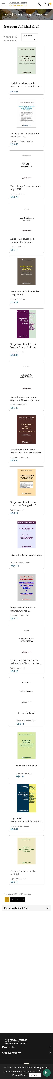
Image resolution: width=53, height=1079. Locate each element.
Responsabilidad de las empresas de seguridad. (23, 504)
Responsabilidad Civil (16, 908)
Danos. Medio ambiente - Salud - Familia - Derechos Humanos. (25, 662)
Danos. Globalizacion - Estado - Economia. (23, 240)
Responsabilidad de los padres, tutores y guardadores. (23, 609)
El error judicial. (26, 713)
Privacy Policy (19, 1075)
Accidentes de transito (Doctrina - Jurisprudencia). (25, 451)
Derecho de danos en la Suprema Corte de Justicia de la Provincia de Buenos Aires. (26, 399)
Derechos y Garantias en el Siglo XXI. (25, 188)
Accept (35, 1075)
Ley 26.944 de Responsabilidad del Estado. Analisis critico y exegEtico (26, 820)
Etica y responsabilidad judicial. (23, 872)
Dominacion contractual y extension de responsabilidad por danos (25, 135)
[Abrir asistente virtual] (47, 1073)
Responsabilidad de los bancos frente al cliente (23, 346)
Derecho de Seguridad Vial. (26, 555)
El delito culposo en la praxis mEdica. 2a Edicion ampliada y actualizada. (25, 85)
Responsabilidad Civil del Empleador (24, 293)
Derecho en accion (26, 765)
